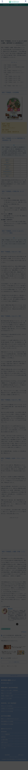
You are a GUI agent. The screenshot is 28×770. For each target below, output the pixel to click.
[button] (25, 401)
